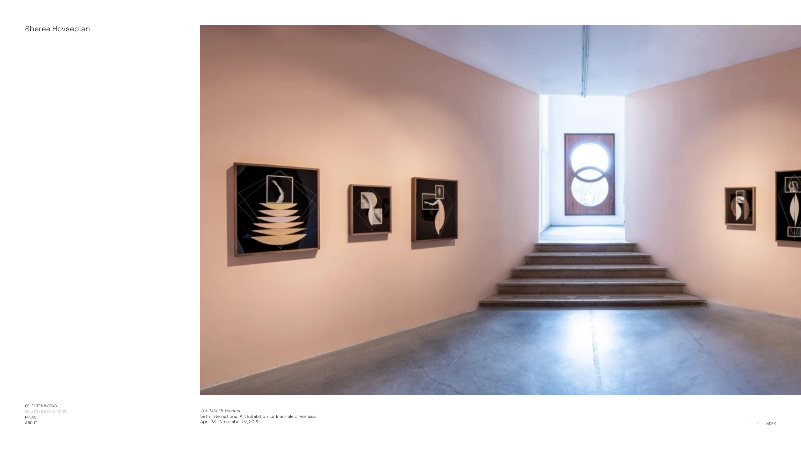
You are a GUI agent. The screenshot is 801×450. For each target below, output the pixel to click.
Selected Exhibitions (45, 412)
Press (30, 417)
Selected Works (41, 406)
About (31, 423)
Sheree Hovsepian (57, 29)
